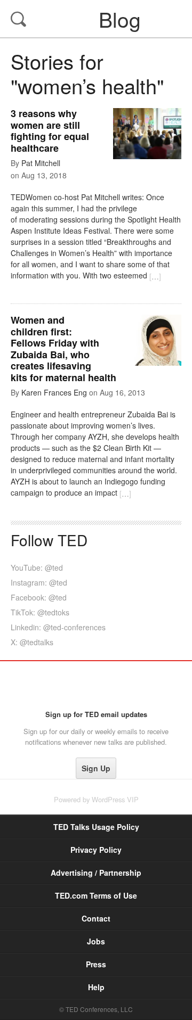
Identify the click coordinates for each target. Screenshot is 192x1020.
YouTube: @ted (37, 567)
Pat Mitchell (40, 163)
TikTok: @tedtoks (40, 612)
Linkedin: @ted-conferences (58, 627)
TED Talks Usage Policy (96, 826)
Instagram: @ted (39, 582)
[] (155, 276)
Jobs (96, 941)
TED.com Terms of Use (96, 895)
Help (96, 987)
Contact (96, 918)
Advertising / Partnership (96, 872)
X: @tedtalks (32, 642)
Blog (97, 19)
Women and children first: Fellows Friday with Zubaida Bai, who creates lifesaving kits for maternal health (63, 348)
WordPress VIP (115, 799)
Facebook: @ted (39, 597)
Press (96, 964)
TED (96, 685)
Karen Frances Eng (54, 392)
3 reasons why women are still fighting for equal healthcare (50, 130)
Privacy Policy (96, 849)
